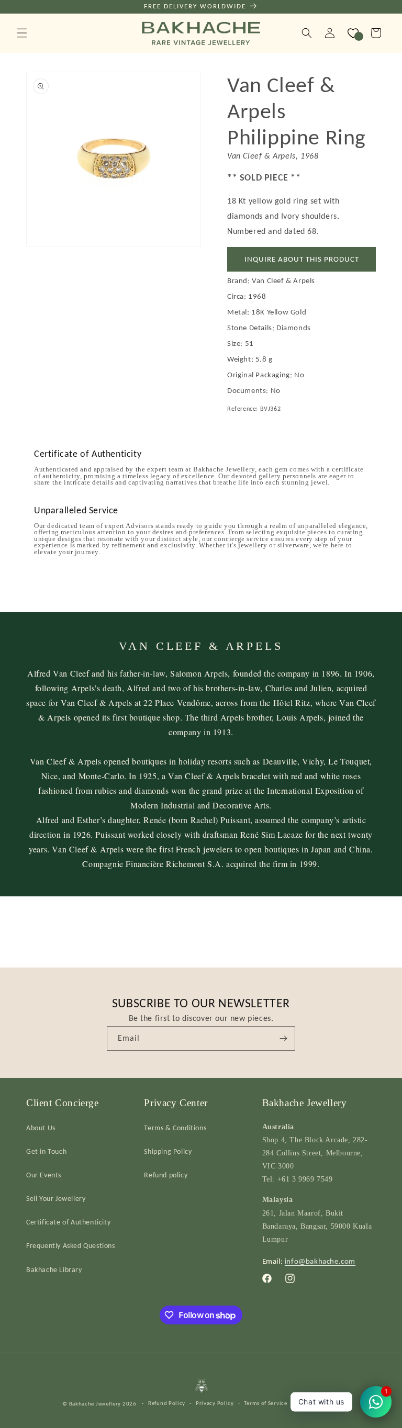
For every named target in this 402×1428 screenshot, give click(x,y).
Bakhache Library (54, 1269)
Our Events (43, 1175)
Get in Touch (46, 1151)
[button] (22, 32)
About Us (40, 1127)
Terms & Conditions (175, 1127)
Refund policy (165, 1175)
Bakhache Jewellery (95, 1403)
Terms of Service (265, 1403)
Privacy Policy (215, 1403)
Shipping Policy (168, 1151)
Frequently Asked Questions (70, 1245)
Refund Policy (166, 1403)
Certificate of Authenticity (68, 1222)
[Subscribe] (283, 1038)
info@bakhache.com (320, 1261)
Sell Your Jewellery (55, 1198)
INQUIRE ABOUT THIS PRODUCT (301, 259)
